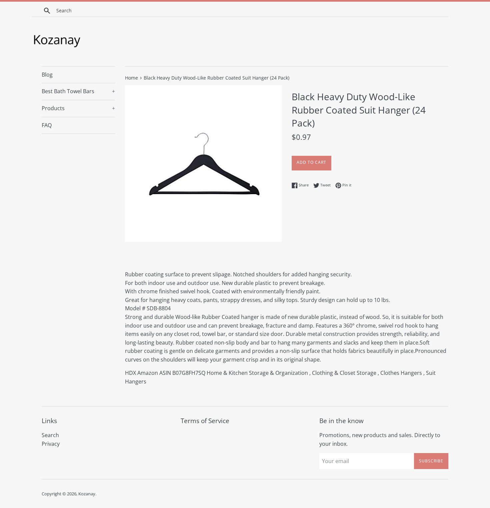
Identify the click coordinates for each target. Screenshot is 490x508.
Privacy (51, 443)
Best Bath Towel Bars (78, 91)
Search (50, 435)
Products (78, 108)
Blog (47, 74)
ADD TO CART (311, 162)
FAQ (47, 125)
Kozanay (86, 494)
